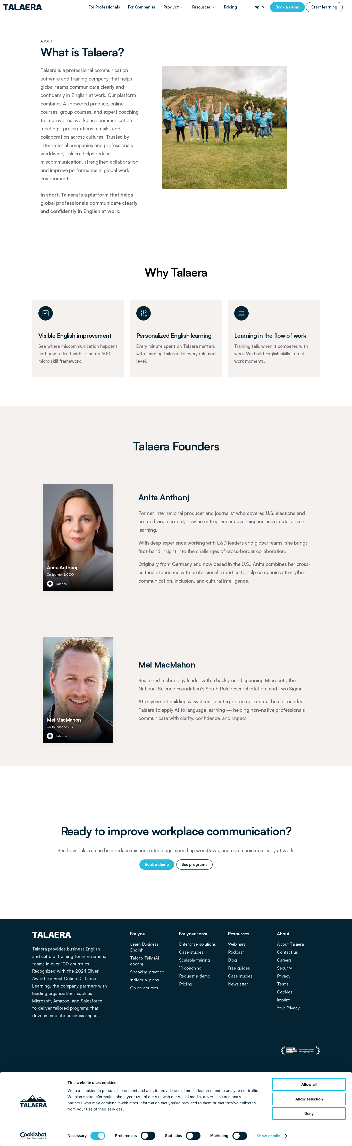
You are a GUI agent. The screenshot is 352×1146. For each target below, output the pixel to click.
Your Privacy (288, 1007)
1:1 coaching (190, 968)
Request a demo (194, 976)
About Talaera (290, 944)
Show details (268, 1136)
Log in (258, 6)
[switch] (148, 1136)
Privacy (283, 976)
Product (171, 7)
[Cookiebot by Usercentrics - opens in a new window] (33, 1136)
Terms (283, 984)
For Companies (141, 7)
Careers (284, 960)
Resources (201, 7)
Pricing (230, 7)
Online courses (144, 987)
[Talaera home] (22, 7)
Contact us (287, 952)
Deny (309, 1113)
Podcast (236, 952)
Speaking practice (147, 971)
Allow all (309, 1084)
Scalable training (194, 960)
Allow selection (309, 1099)
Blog (232, 960)
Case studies (191, 952)
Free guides (239, 968)
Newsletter (238, 984)
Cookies (284, 991)
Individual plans (144, 979)
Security (284, 968)
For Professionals (104, 7)
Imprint (283, 999)
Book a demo (287, 7)
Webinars (237, 944)
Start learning (324, 7)
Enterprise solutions (197, 944)
